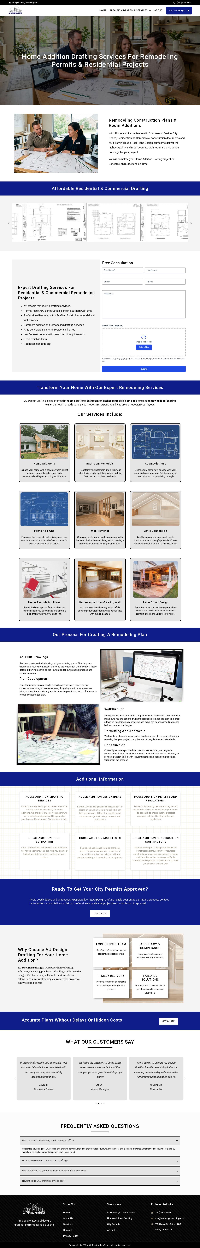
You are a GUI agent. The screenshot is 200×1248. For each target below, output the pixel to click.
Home (102, 10)
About (158, 10)
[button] (9, 223)
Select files (144, 347)
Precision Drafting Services (128, 10)
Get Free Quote (179, 10)
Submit (144, 369)
